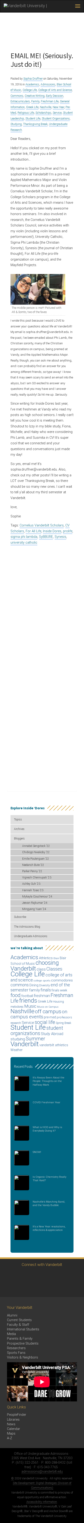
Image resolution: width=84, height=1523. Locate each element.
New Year (58, 107)
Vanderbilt (24, 1044)
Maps (11, 1434)
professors (64, 1017)
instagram (34, 1275)
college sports (42, 980)
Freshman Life (50, 101)
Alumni (12, 1315)
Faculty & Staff (18, 1325)
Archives (19, 829)
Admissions (48, 84)
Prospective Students (22, 1344)
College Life (30, 90)
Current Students (19, 1320)
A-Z (9, 1438)
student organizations (36, 1030)
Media (11, 1334)
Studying (16, 124)
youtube (47, 1275)
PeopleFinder (16, 1415)
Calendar (13, 1429)
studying (17, 1039)
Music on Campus (48, 1006)
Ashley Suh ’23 (31, 883)
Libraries (13, 1420)
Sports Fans (16, 1353)
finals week (59, 990)
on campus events (38, 1014)
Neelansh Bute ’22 (33, 865)
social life (45, 1022)
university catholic (23, 543)
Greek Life (32, 107)
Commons (16, 95)
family (34, 990)
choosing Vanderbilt (34, 965)
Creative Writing (35, 95)
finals (46, 990)
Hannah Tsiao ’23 (32, 890)
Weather (16, 1050)
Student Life (32, 118)
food (15, 995)
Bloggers (19, 838)
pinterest (73, 1275)
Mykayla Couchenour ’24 (37, 896)
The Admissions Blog (27, 926)
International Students (23, 1329)
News (11, 1424)
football (27, 996)
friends (28, 1000)
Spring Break (63, 1023)
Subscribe (20, 917)
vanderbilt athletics (53, 1045)
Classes (54, 969)
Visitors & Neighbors (22, 1357)
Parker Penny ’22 (32, 871)
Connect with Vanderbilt (42, 1264)
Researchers (16, 1348)
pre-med (50, 1017)
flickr (60, 1275)
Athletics (46, 958)
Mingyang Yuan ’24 (34, 909)
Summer (35, 1039)
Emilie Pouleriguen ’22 (35, 858)
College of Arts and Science (55, 90)
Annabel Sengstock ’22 (36, 846)
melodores (17, 1006)
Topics (18, 819)
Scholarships (43, 112)
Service (57, 112)
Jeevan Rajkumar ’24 (34, 902)
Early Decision (54, 95)
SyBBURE (46, 537)
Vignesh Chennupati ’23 (36, 877)
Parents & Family (19, 1339)
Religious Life (26, 112)
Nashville (45, 107)
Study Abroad (52, 1034)
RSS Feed (9, 1288)
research (15, 1023)
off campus (48, 1011)
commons (19, 985)
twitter (9, 1275)
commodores (62, 980)
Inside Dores (52, 531)
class (41, 969)
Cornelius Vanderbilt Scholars (42, 525)
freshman (42, 996)
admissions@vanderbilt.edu (42, 1472)
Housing (58, 1001)
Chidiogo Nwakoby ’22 (36, 852)
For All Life (33, 531)
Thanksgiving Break (35, 124)
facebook (21, 1275)
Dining (33, 985)
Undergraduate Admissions (30, 936)
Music (30, 1006)
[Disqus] (42, 607)
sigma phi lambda (23, 537)
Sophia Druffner (33, 78)
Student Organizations (56, 118)
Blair (56, 958)
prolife (67, 531)
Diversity (44, 985)
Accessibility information (41, 1502)
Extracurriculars (20, 101)
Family (35, 101)
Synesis (60, 537)
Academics (32, 84)
